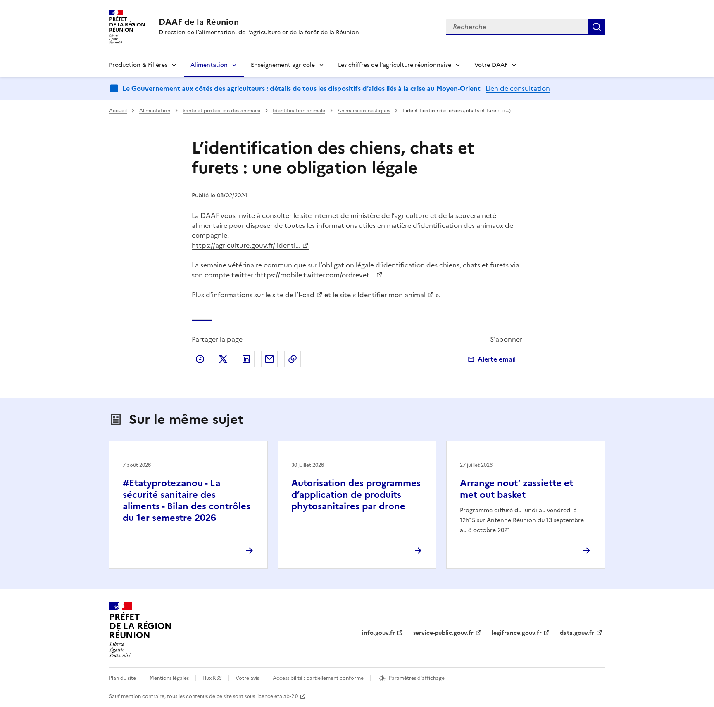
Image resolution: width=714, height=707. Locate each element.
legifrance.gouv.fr (517, 633)
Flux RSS (212, 678)
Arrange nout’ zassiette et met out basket (516, 488)
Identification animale (299, 110)
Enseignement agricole (283, 65)
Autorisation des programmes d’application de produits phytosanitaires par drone (356, 494)
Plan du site (122, 678)
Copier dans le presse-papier (292, 359)
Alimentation (209, 65)
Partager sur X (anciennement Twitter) (223, 359)
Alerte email (497, 359)
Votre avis (247, 678)
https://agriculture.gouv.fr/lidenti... (246, 245)
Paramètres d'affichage (417, 678)
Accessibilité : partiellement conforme (318, 678)
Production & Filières (138, 65)
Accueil (118, 110)
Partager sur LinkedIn (246, 359)
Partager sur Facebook (200, 359)
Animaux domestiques (364, 110)
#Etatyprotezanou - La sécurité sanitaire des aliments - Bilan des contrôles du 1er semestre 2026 (186, 500)
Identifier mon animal (391, 295)
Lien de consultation (518, 88)
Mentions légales (169, 678)
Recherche (596, 27)
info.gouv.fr (378, 633)
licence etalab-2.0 (277, 696)
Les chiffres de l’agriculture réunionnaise (394, 65)
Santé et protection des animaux (221, 110)
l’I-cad (304, 295)
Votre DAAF (490, 65)
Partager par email (269, 359)
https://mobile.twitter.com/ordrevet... (315, 275)
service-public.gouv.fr (443, 633)
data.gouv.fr (577, 633)
